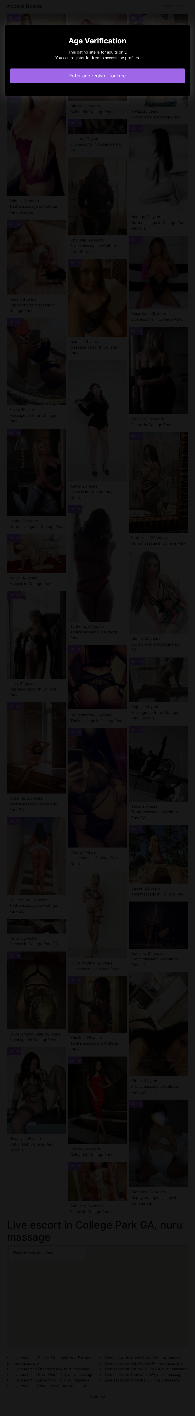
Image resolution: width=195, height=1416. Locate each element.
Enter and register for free (97, 75)
